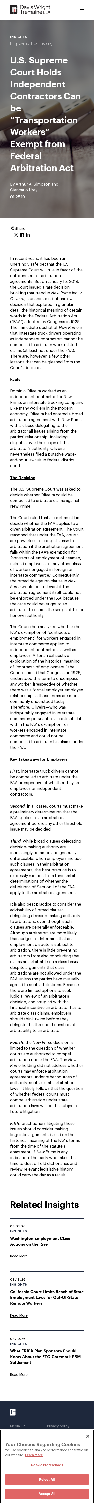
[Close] (87, 1436)
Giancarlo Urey (23, 190)
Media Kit (17, 1426)
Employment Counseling (31, 44)
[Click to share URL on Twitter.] (16, 235)
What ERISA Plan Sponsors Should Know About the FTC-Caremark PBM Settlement (45, 1356)
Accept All (47, 1494)
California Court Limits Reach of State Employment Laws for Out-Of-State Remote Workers (47, 1297)
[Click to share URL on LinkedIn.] (28, 235)
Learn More (34, 1455)
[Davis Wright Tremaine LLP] (30, 10)
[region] (47, 1466)
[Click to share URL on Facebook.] (22, 235)
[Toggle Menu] (81, 9)
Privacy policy (58, 1426)
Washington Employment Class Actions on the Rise (40, 1241)
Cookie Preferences (47, 1465)
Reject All (47, 1479)
